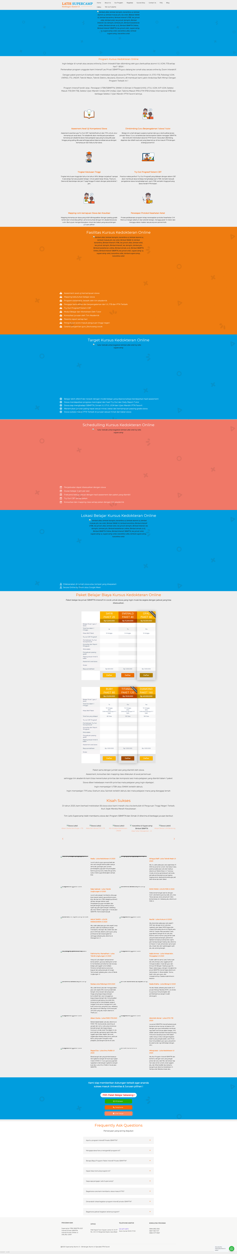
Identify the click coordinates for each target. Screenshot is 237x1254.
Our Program (118, 3)
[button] (63, 839)
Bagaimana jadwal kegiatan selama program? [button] (102, 1212)
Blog (167, 3)
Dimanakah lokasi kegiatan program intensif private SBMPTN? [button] (109, 1201)
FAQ (161, 3)
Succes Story (141, 3)
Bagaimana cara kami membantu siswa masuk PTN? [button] (105, 1191)
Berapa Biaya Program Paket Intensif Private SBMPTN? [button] (106, 1161)
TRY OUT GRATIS (110, 7)
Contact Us (152, 3)
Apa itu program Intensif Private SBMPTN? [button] (102, 1140)
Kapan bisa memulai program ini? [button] (98, 1171)
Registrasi (130, 3)
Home (99, 3)
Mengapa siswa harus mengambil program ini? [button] (103, 1150)
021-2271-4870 (124, 1229)
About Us (108, 3)
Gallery (99, 7)
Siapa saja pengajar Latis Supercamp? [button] (100, 1181)
